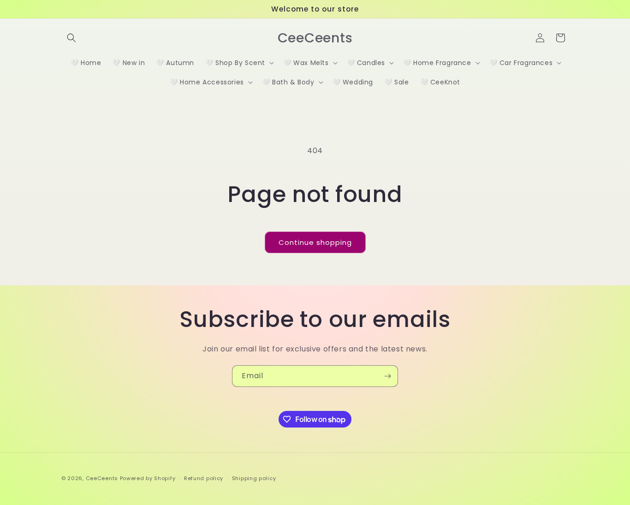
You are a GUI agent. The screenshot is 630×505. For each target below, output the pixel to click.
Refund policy (203, 478)
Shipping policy (254, 478)
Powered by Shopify (148, 478)
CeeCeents (102, 478)
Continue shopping (315, 242)
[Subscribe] (387, 376)
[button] (71, 38)
